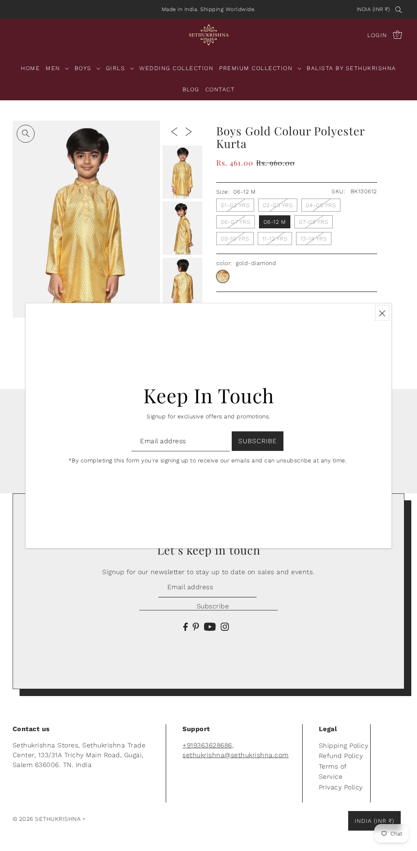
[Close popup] (382, 313)
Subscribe (213, 606)
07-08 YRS (314, 222)
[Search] (399, 9)
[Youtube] (210, 626)
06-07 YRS (236, 222)
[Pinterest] (196, 626)
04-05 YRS (321, 205)
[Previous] (174, 131)
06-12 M (274, 222)
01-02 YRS (235, 205)
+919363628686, (208, 745)
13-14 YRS (314, 238)
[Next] (188, 131)
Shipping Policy (344, 745)
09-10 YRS (235, 238)
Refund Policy (341, 756)
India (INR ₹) (373, 9)
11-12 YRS (275, 238)
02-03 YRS (278, 205)
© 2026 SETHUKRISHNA (47, 819)
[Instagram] (225, 626)
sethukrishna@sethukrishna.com (235, 755)
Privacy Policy (341, 787)
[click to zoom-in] (26, 134)
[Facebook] (185, 626)
